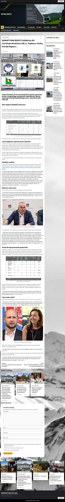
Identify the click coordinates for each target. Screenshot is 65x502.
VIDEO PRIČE (47, 27)
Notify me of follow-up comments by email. (13, 448)
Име (4, 427)
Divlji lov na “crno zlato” (40, 476)
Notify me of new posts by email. (11, 450)
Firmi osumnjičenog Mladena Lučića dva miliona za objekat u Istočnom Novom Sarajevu (57, 79)
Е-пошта (5, 432)
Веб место (5, 437)
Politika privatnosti (6, 30)
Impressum (16, 30)
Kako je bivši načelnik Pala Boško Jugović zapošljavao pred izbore (57, 66)
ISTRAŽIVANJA (31, 27)
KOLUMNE (38, 27)
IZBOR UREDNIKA (21, 27)
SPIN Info (6, 14)
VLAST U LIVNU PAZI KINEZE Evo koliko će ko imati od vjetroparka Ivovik (34, 365)
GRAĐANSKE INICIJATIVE (10, 27)
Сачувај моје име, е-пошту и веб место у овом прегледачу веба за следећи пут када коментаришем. (22, 445)
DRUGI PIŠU (53, 27)
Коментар (6, 411)
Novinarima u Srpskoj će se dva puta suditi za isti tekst (12, 365)
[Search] (63, 29)
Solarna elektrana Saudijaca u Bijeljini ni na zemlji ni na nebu (7, 478)
